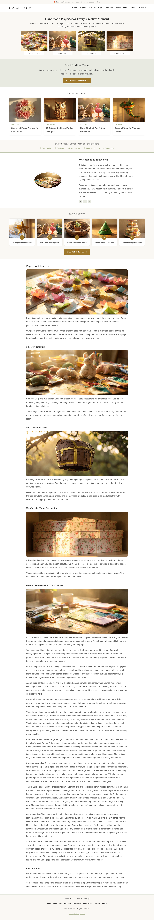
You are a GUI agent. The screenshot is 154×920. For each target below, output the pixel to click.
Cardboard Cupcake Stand (132, 242)
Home (74, 7)
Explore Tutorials (77, 81)
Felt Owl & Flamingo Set (49, 242)
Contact (133, 7)
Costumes (109, 7)
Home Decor (121, 7)
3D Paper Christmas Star (22, 242)
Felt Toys (98, 7)
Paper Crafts (85, 7)
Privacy (142, 7)
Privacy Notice (74, 914)
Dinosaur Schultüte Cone (104, 242)
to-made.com (19, 8)
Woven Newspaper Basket (77, 242)
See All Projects (77, 252)
